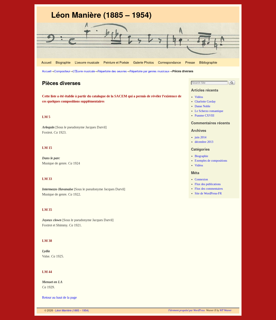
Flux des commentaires (209, 188)
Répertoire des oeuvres (112, 71)
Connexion (201, 179)
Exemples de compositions (211, 160)
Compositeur (62, 71)
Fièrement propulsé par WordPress (186, 310)
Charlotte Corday (205, 101)
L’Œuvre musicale (84, 71)
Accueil (46, 62)
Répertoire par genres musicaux (149, 71)
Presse (190, 62)
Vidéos (199, 97)
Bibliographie (208, 62)
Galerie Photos (143, 62)
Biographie (63, 62)
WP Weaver (226, 310)
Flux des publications (208, 184)
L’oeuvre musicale (87, 62)
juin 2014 (200, 137)
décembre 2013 (204, 141)
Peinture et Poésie (116, 62)
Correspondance (169, 62)
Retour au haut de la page (59, 297)
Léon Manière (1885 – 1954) (101, 14)
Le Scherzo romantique (209, 111)
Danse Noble (202, 106)
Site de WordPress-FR (208, 193)
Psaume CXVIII (204, 115)
